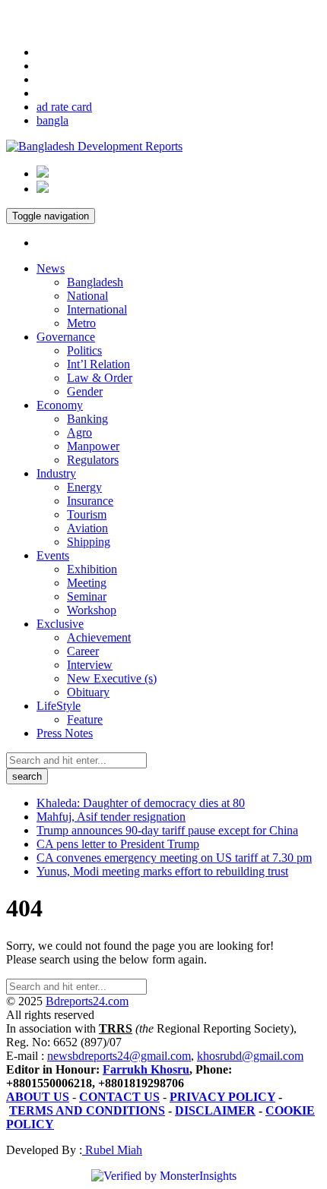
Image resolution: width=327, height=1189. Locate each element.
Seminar (86, 596)
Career (83, 651)
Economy (60, 405)
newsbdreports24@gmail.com (119, 1055)
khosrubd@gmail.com (250, 1055)
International (97, 309)
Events (53, 555)
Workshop (91, 610)
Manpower (93, 446)
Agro (79, 432)
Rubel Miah (112, 1149)
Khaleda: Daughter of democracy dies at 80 (141, 802)
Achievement (99, 637)
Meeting (86, 582)
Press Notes (65, 733)
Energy (84, 487)
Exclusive (60, 623)
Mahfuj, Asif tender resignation (111, 816)
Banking (87, 418)
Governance (66, 336)
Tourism (86, 514)
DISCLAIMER (215, 1110)
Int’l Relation (98, 364)
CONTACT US (119, 1096)
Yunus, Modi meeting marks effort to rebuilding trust (162, 871)
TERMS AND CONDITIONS (87, 1110)
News (51, 268)
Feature (85, 719)
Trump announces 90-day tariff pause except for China (167, 830)
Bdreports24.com (87, 1001)
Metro (81, 323)
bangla (52, 120)
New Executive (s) (112, 678)
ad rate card (64, 106)
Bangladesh (95, 282)
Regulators (93, 459)
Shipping (88, 541)
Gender (85, 391)
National (87, 295)
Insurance (90, 500)
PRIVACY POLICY (222, 1096)
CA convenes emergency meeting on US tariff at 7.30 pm (174, 857)
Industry (56, 473)
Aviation (87, 528)
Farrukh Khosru (146, 1069)
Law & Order (99, 377)
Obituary (88, 692)
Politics (84, 350)
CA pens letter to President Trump (118, 843)
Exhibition (92, 569)
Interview (90, 664)
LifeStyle (59, 705)
